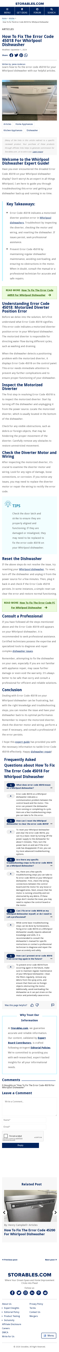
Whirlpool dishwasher (31, 569)
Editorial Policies (40, 1047)
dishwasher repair (41, 751)
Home (4, 18)
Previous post (10, 1260)
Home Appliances (24, 124)
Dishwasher (32, 130)
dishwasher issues (22, 651)
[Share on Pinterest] (21, 55)
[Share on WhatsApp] (26, 55)
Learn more (38, 152)
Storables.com (19, 1028)
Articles (11, 18)
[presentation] (4, 1212)
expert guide (22, 741)
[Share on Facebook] (11, 55)
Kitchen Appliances (13, 130)
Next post (50, 1260)
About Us (6, 1304)
